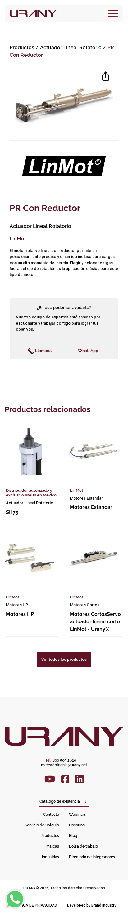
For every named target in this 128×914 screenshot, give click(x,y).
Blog (73, 836)
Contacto (51, 814)
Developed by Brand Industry (91, 905)
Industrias (50, 857)
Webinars (77, 814)
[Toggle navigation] (113, 13)
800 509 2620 (60, 760)
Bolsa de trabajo (83, 846)
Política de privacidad (34, 905)
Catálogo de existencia (59, 801)
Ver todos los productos (64, 659)
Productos (22, 48)
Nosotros (77, 825)
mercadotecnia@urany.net (64, 765)
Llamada (43, 350)
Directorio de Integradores (92, 857)
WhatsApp (88, 350)
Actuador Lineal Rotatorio (71, 48)
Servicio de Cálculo (42, 825)
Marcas (52, 846)
